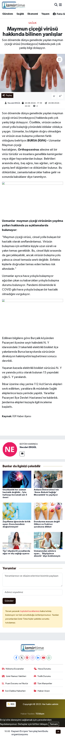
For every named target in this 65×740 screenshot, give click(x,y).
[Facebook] (16, 657)
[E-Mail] (22, 453)
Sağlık (20, 14)
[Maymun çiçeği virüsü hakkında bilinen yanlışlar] (32, 73)
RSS (12, 704)
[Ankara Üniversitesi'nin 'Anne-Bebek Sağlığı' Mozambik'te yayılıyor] (48, 479)
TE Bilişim (40, 714)
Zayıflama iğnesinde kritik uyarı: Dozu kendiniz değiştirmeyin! (16, 524)
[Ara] (56, 5)
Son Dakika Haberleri (15, 691)
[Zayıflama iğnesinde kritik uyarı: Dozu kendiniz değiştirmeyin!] (17, 511)
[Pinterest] (27, 657)
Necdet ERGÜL (14, 103)
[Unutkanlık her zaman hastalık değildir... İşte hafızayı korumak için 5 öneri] (17, 479)
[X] (21, 657)
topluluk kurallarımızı (30, 611)
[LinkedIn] (38, 657)
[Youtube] (43, 657)
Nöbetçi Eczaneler (15, 669)
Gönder (9, 601)
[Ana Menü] (60, 5)
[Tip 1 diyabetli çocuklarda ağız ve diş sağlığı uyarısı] (17, 540)
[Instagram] (32, 657)
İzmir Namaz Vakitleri (16, 676)
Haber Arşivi (44, 691)
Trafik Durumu (44, 676)
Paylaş (9, 95)
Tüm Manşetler (44, 683)
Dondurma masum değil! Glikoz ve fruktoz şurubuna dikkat (47, 524)
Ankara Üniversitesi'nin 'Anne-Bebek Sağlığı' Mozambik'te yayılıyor (46, 492)
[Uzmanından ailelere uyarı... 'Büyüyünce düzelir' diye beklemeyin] (48, 540)
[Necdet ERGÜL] (10, 449)
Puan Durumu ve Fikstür (16, 683)
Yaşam (45, 14)
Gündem (7, 14)
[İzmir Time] (13, 5)
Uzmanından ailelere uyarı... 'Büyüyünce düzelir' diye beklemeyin (47, 553)
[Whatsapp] (48, 657)
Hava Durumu (44, 669)
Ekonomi (33, 14)
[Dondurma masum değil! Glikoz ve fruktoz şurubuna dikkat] (48, 511)
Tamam (54, 724)
